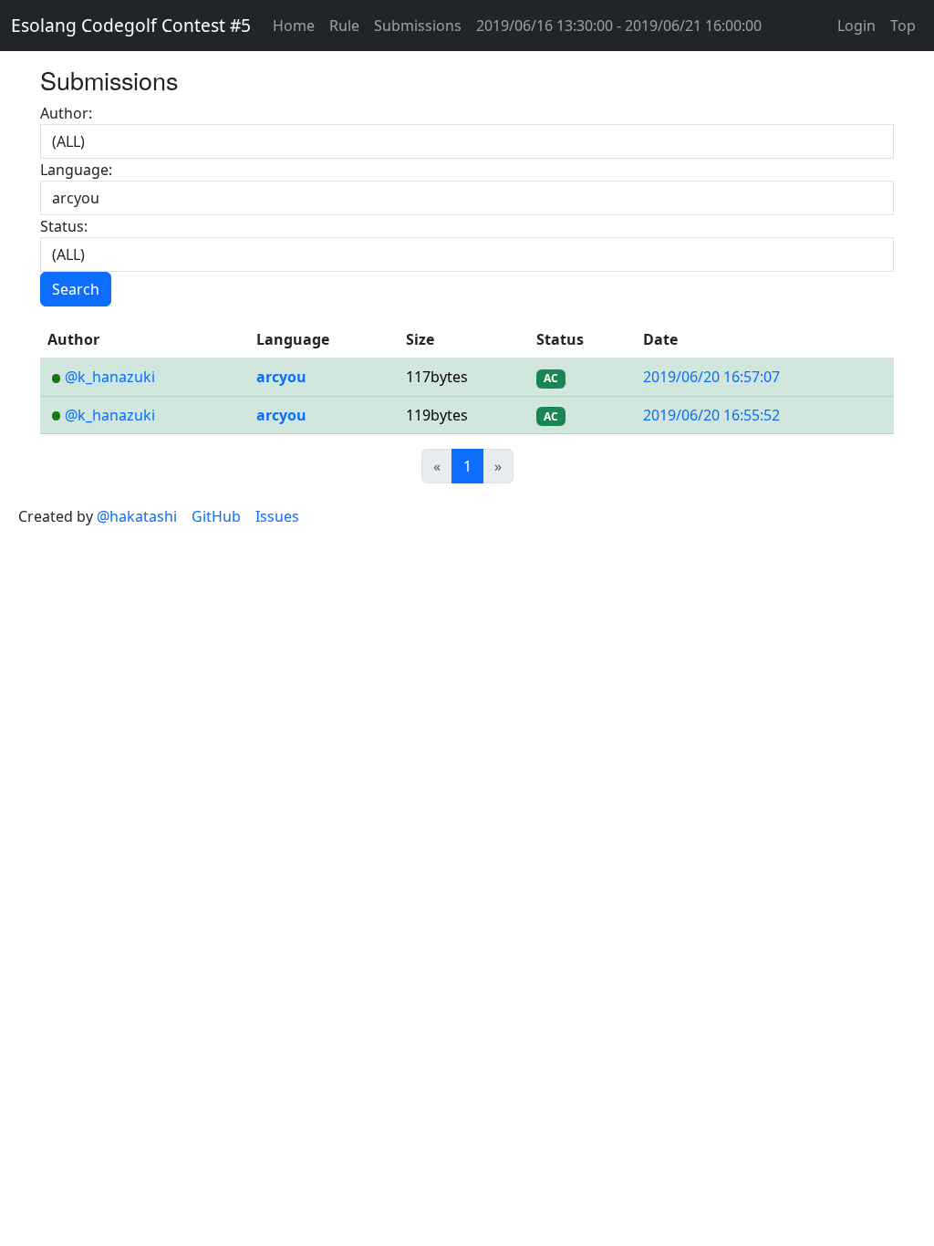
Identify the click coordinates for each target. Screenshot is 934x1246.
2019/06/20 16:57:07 (711, 377)
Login (856, 26)
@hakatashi (137, 516)
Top (903, 26)
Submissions (418, 26)
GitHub (216, 516)
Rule (344, 26)
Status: (64, 226)
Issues (277, 516)
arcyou (281, 377)
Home (294, 26)
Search (75, 289)
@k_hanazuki (110, 377)
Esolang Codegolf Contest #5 (131, 25)
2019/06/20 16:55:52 (711, 415)
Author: (66, 113)
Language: (76, 170)
